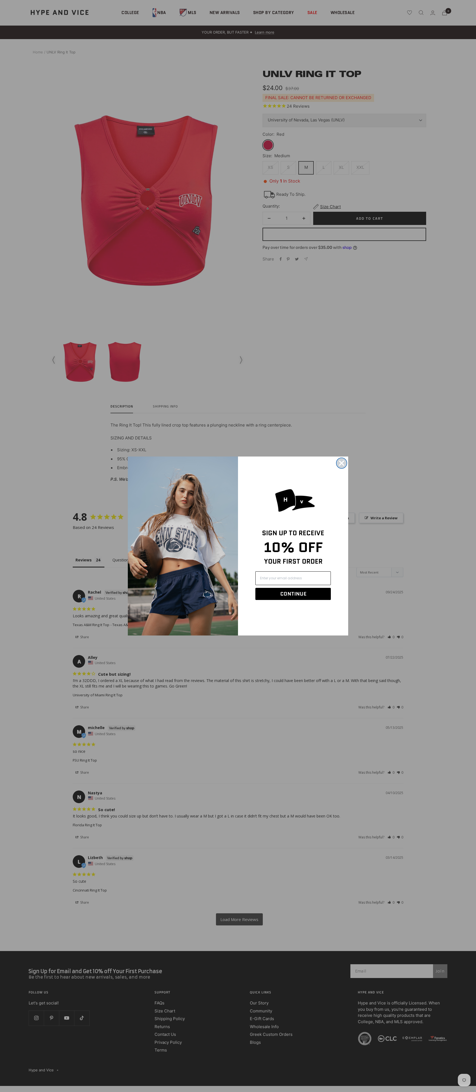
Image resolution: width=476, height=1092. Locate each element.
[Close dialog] (341, 463)
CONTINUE (293, 593)
